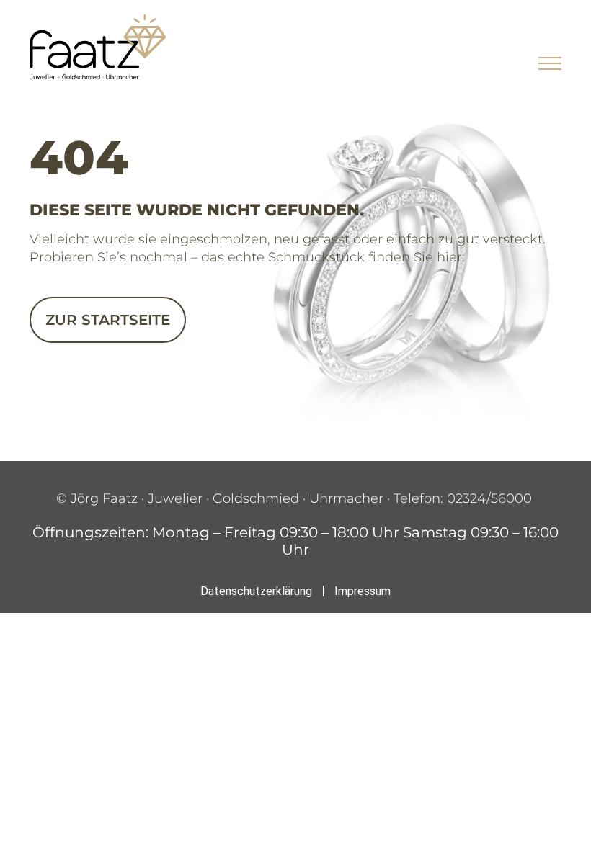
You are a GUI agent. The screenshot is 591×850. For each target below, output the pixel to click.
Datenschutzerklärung (256, 591)
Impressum (362, 591)
